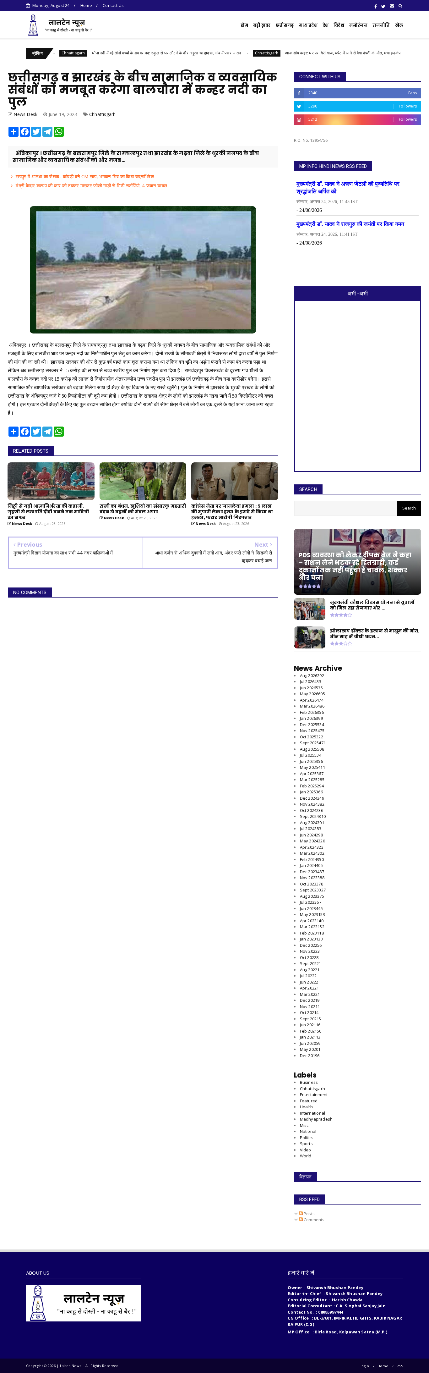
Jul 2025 (310, 755)
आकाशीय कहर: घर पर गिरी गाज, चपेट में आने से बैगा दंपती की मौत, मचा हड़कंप (300, 53)
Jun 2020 (310, 1043)
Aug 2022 (310, 970)
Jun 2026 (311, 688)
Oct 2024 (311, 810)
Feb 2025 (312, 786)
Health (306, 1107)
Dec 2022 (311, 945)
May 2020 (310, 1049)
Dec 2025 (312, 724)
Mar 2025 (312, 779)
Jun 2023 (311, 908)
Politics (307, 1137)
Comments (314, 1219)
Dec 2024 (312, 798)
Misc (304, 1125)
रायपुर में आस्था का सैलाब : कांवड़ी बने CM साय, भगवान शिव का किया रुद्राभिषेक (85, 176)
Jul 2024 (310, 828)
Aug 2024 (312, 822)
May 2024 (312, 841)
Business (309, 1082)
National (308, 1131)
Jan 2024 (311, 865)
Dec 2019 (310, 1055)
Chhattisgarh (224, 53)
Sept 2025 (313, 743)
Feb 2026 (312, 712)
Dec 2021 (310, 1000)
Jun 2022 (309, 982)
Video (305, 1150)
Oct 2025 (311, 737)
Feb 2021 (311, 1031)
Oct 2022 (309, 957)
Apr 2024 (311, 847)
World (306, 1156)
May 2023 (312, 914)
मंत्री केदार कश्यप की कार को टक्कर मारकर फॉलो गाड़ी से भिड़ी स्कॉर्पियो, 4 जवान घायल (91, 185)
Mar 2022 (310, 994)
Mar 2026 (312, 706)
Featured (309, 1101)
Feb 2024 (312, 859)
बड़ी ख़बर (261, 25)
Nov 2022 (310, 951)
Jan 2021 (310, 1037)
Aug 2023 (312, 896)
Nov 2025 (312, 730)
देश (326, 25)
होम (244, 25)
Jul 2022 (308, 976)
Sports (306, 1143)
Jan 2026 (311, 718)
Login (364, 1366)
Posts (309, 1213)
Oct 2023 (311, 884)
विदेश (339, 25)
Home (86, 5)
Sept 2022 (310, 963)
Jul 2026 (310, 681)
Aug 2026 (312, 675)
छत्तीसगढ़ (285, 25)
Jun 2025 (311, 761)
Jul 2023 (310, 902)
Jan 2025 (311, 792)
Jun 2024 (311, 835)
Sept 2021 (310, 1019)
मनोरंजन (358, 25)
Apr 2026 (311, 700)
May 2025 (312, 767)
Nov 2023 (312, 877)
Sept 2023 (313, 890)
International (312, 1113)
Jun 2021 (310, 1025)
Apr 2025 (311, 773)
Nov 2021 (310, 1006)
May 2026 (312, 694)
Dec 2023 (312, 871)
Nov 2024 (312, 804)
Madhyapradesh (316, 1119)
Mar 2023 (312, 926)
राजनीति (381, 25)
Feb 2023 (312, 933)
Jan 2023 (311, 939)
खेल (399, 25)
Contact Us (113, 5)
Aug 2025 (312, 749)
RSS (400, 1366)
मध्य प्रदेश (308, 25)
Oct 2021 (309, 1012)
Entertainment (314, 1094)
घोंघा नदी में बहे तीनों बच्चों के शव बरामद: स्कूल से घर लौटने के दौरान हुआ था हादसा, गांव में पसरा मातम (123, 53)
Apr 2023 (311, 921)
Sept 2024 (313, 816)
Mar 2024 (312, 853)
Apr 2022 (309, 988)
